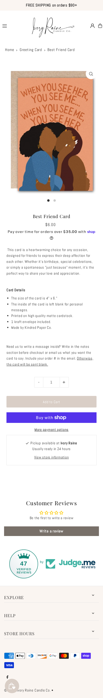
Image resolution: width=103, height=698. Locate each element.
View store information (51, 457)
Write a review (51, 531)
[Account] (92, 26)
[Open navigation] (12, 25)
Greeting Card (31, 49)
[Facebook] (7, 677)
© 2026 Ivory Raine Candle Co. (27, 690)
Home (9, 49)
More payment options (51, 429)
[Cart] (100, 26)
